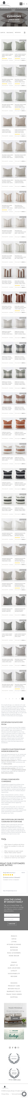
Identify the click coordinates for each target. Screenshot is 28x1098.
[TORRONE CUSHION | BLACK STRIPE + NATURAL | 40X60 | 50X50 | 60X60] (7, 499)
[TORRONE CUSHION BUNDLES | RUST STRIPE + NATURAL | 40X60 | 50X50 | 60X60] (20, 449)
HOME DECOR (14, 956)
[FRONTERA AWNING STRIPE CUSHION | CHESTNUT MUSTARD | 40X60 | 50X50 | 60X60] (7, 171)
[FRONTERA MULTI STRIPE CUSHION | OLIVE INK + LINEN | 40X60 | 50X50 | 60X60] (7, 247)
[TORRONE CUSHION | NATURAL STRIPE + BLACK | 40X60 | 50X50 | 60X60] (7, 474)
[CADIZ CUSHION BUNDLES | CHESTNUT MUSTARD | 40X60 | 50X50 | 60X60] (20, 121)
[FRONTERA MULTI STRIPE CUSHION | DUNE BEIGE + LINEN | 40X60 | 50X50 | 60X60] (7, 222)
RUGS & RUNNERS (14, 953)
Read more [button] (13, 885)
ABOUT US (14, 965)
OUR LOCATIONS (14, 968)
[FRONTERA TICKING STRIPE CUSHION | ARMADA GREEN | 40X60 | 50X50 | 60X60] (7, 71)
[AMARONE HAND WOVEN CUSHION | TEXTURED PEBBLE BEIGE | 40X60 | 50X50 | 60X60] (7, 549)
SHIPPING (14, 997)
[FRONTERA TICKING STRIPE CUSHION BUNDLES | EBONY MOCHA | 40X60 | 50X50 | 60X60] (20, 650)
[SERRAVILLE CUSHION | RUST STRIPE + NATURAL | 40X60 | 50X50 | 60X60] (7, 398)
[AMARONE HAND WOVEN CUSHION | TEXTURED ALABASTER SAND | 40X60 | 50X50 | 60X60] (7, 524)
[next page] (22, 699)
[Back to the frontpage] (10, 21)
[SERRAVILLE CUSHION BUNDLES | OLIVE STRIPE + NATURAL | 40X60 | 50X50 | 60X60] (20, 373)
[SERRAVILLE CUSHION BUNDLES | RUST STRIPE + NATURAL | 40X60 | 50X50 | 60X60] (20, 398)
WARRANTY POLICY (14, 991)
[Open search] (21, 3)
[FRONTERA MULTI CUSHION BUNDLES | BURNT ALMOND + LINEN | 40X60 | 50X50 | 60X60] (20, 197)
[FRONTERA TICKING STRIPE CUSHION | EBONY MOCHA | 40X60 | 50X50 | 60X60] (7, 650)
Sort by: (6, 32)
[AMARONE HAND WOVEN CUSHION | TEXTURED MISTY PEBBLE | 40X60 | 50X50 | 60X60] (7, 575)
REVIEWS (14, 976)
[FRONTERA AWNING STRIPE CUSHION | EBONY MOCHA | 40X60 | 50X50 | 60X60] (7, 676)
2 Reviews (23, 134)
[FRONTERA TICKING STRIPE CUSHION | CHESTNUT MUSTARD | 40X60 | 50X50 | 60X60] (7, 146)
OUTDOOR (14, 950)
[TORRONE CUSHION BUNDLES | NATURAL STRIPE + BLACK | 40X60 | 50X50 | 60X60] (20, 474)
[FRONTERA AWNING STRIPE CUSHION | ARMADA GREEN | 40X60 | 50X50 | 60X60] (7, 96)
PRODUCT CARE (14, 986)
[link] (14, 890)
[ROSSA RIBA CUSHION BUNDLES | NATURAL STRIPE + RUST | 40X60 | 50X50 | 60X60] (20, 297)
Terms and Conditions (17, 1094)
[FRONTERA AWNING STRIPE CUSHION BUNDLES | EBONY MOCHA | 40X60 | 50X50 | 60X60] (20, 676)
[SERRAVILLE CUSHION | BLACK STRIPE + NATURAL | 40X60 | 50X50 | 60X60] (7, 348)
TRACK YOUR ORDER (14, 994)
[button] (14, 9)
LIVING (14, 942)
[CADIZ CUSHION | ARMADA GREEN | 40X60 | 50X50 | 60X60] (7, 45)
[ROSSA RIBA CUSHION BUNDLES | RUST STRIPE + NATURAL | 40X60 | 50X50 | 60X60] (20, 272)
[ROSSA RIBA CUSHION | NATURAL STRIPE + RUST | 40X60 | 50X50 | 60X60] (7, 297)
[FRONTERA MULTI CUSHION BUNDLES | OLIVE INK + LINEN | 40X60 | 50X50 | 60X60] (20, 247)
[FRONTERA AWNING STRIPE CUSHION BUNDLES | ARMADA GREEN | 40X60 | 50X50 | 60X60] (20, 96)
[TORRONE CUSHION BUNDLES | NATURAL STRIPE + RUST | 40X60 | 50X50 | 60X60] (20, 423)
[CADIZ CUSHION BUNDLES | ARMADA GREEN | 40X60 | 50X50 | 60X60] (20, 45)
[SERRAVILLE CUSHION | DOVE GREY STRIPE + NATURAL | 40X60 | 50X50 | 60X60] (7, 323)
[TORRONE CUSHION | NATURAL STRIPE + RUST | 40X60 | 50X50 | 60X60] (7, 423)
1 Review (10, 58)
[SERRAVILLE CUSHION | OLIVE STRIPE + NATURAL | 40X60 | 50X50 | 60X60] (7, 373)
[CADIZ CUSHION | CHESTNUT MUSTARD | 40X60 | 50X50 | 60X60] (7, 121)
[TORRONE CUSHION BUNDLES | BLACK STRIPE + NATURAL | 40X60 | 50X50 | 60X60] (20, 499)
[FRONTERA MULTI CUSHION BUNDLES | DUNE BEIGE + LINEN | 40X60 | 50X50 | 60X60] (20, 222)
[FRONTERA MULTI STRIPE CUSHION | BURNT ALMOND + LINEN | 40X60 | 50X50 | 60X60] (7, 197)
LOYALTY (14, 971)
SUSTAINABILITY (14, 973)
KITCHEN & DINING (14, 944)
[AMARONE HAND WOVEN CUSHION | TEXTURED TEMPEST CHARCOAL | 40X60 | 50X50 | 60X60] (7, 600)
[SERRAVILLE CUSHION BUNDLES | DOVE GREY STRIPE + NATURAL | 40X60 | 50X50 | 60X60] (20, 323)
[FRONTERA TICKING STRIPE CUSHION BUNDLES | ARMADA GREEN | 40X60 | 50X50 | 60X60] (20, 71)
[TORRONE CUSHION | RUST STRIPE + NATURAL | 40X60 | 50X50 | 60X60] (7, 449)
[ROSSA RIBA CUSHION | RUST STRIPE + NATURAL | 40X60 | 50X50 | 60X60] (7, 272)
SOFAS (14, 939)
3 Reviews (23, 58)
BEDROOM (14, 947)
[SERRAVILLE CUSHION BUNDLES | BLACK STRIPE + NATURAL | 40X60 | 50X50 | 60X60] (20, 348)
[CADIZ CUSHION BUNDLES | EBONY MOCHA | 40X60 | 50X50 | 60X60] (20, 625)
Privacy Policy (5, 1094)
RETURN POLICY (14, 989)
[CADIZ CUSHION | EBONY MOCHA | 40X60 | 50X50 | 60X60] (7, 625)
